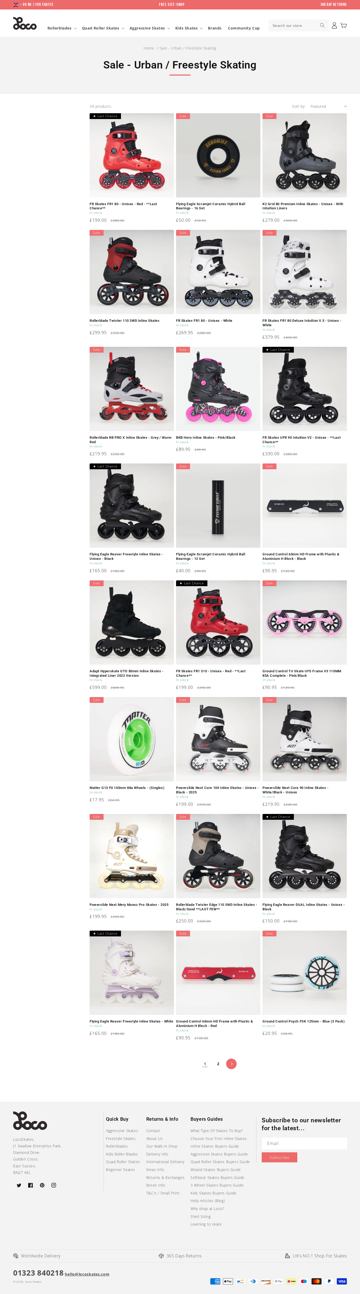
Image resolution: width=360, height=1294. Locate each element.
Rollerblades (59, 28)
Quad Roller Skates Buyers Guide (220, 1161)
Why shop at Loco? (207, 1208)
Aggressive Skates (147, 28)
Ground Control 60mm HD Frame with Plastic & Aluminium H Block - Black (300, 556)
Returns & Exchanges (165, 1177)
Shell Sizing (201, 1216)
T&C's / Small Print (162, 1193)
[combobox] (298, 25)
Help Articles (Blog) (208, 1200)
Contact (153, 1130)
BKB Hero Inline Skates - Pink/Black (206, 437)
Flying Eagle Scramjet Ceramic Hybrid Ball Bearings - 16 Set (210, 206)
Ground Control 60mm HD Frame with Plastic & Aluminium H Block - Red (214, 1023)
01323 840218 (38, 1273)
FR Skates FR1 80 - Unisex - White (204, 321)
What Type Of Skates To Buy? (217, 1130)
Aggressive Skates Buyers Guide (219, 1154)
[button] (343, 25)
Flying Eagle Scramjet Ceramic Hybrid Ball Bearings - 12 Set (210, 556)
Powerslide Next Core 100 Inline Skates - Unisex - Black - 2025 (217, 790)
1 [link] (205, 1063)
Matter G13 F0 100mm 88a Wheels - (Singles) (127, 788)
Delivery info (157, 1154)
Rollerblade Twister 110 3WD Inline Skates (125, 321)
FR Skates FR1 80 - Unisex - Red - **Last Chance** (123, 206)
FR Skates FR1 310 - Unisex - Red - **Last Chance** (211, 673)
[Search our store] (322, 25)
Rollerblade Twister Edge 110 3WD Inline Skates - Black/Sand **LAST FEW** (216, 907)
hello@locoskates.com (87, 1274)
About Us (154, 1138)
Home (149, 48)
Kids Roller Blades (122, 1154)
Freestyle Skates (121, 1138)
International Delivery (165, 1161)
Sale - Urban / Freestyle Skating (188, 48)
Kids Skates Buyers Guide (213, 1193)
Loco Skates (33, 1281)
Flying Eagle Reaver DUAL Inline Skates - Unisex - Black (303, 907)
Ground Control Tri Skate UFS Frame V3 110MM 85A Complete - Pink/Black (301, 673)
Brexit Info (155, 1185)
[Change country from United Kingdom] (18, 5)
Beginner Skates (120, 1169)
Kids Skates (186, 28)
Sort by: (298, 106)
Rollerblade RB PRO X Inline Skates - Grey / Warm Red (131, 440)
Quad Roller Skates (100, 28)
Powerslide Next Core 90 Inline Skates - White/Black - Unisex (295, 790)
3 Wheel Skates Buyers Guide (217, 1185)
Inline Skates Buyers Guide (215, 1146)
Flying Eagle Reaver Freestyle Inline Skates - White (131, 1021)
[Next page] (231, 1064)
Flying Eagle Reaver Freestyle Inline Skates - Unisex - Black (126, 556)
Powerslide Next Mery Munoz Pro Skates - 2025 (129, 905)
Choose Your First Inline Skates (219, 1138)
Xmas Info (155, 1169)
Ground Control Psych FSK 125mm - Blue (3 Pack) (303, 1021)
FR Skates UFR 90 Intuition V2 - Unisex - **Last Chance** (301, 440)
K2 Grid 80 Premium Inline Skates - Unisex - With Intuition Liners (302, 206)
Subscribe (279, 1157)
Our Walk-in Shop (162, 1146)
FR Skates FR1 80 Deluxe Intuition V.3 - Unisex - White (302, 323)
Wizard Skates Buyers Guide (216, 1169)
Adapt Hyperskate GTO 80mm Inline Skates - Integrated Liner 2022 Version (127, 673)
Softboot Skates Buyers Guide (218, 1177)
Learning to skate (206, 1224)
